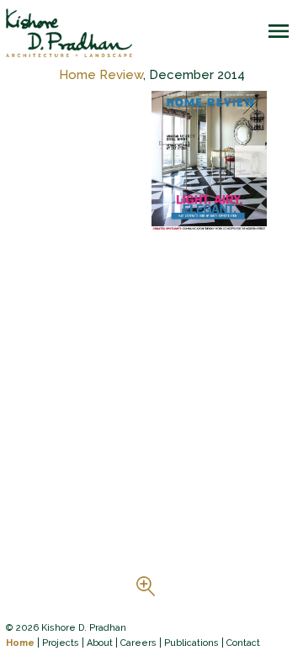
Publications (191, 642)
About (100, 642)
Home (20, 642)
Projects (60, 642)
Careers (138, 642)
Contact (243, 642)
